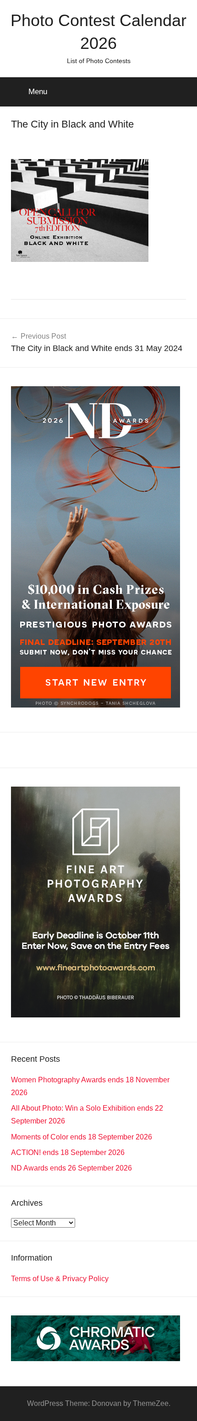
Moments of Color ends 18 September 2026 (81, 1137)
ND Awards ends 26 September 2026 (71, 1168)
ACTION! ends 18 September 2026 (68, 1152)
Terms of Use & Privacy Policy (60, 1279)
